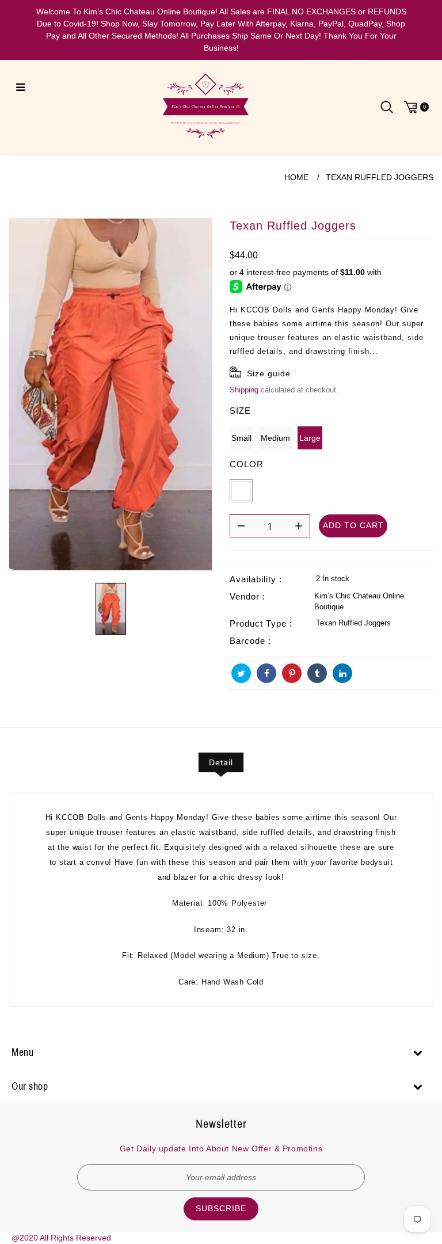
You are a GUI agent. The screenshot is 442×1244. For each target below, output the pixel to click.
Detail (221, 762)
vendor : (247, 596)
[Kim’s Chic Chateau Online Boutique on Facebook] (266, 673)
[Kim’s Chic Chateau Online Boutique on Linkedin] (342, 673)
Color (247, 464)
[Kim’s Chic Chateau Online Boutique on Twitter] (241, 673)
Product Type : (261, 623)
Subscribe (221, 1208)
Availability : (256, 579)
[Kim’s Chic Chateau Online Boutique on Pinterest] (292, 673)
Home (296, 177)
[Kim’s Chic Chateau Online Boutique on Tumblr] (317, 673)
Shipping (244, 389)
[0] (415, 107)
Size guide (269, 373)
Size (240, 410)
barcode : (250, 641)
